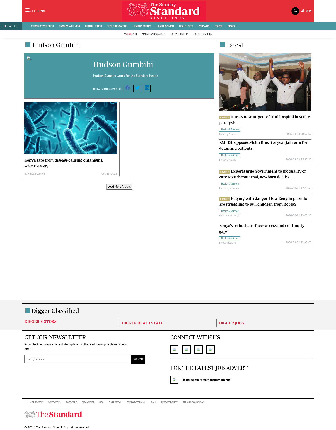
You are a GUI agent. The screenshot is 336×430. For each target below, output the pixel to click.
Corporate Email (136, 402)
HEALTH (11, 26)
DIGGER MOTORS (40, 321)
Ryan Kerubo (229, 243)
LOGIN (308, 11)
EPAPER (218, 26)
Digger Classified (55, 310)
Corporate (36, 402)
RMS (153, 402)
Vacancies (88, 402)
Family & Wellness (70, 26)
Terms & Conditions (193, 402)
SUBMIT (138, 359)
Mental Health (93, 26)
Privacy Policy (169, 402)
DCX (101, 402)
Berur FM (204, 34)
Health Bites (186, 26)
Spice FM (181, 34)
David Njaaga (229, 160)
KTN (132, 34)
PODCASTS (204, 26)
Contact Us (54, 402)
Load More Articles (119, 186)
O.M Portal (115, 402)
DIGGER (231, 26)
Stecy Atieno (229, 134)
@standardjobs (198, 379)
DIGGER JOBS (231, 323)
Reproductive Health (42, 26)
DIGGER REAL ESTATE (142, 323)
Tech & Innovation (117, 26)
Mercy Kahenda (230, 188)
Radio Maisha (155, 34)
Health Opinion (165, 26)
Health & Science (142, 26)
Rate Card (71, 402)
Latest (235, 44)
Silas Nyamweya (230, 216)
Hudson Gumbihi (36, 174)
